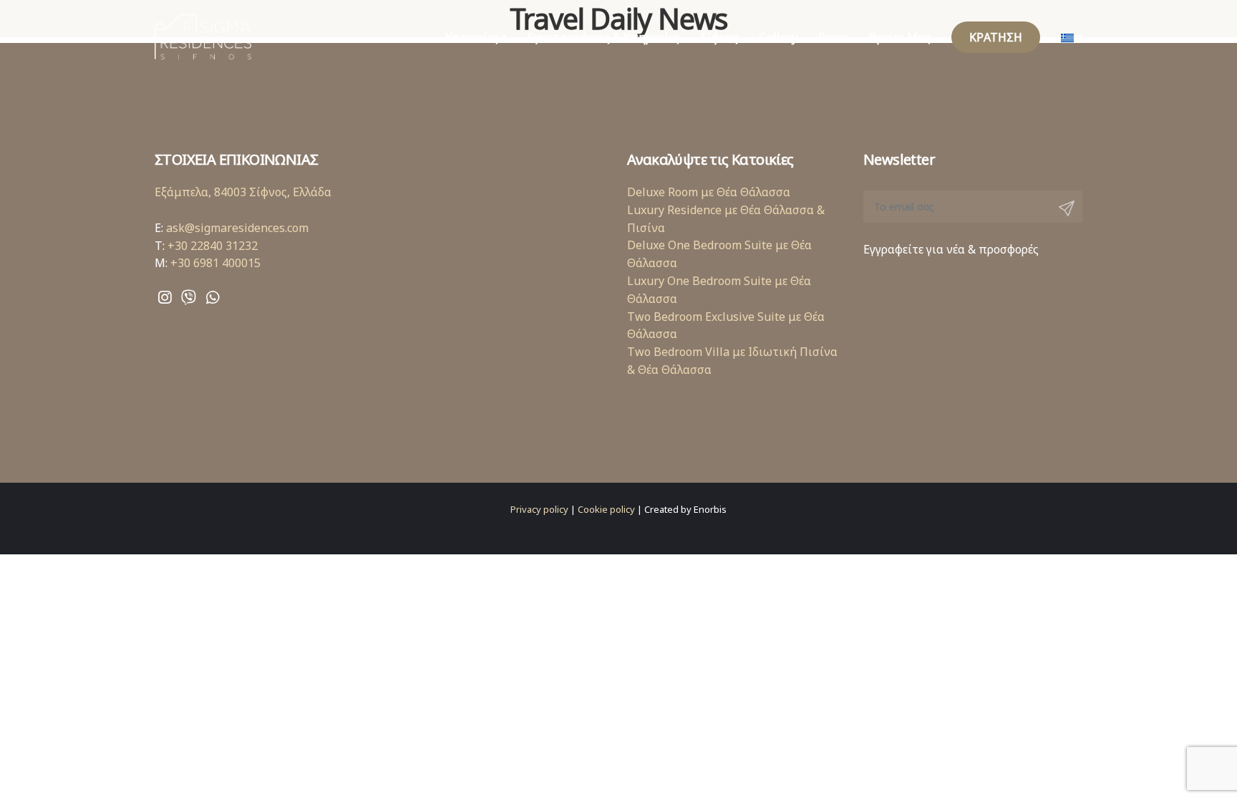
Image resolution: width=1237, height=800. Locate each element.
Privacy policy (539, 509)
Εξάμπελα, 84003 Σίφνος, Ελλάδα (243, 192)
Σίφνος (719, 37)
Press (833, 37)
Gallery (778, 37)
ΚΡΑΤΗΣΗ (995, 37)
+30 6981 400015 (215, 263)
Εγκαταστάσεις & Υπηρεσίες (603, 37)
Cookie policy (606, 509)
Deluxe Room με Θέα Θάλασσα (708, 192)
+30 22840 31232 (213, 246)
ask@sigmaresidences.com (237, 228)
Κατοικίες (471, 37)
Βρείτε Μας (900, 37)
